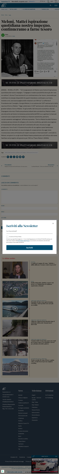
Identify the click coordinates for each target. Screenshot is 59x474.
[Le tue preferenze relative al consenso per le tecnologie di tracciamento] (2, 471)
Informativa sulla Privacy (24, 240)
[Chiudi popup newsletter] (53, 223)
